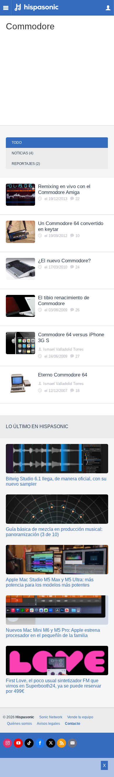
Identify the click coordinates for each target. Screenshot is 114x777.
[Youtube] (18, 743)
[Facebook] (39, 743)
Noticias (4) (22, 153)
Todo (17, 143)
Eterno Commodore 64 (62, 375)
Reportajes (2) (26, 164)
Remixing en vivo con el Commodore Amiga (64, 189)
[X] (50, 743)
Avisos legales (48, 724)
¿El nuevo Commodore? (64, 260)
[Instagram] (7, 743)
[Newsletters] (72, 743)
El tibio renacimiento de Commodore (63, 300)
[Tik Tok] (29, 743)
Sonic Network (50, 717)
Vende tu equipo (80, 717)
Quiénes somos (19, 724)
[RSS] (61, 743)
